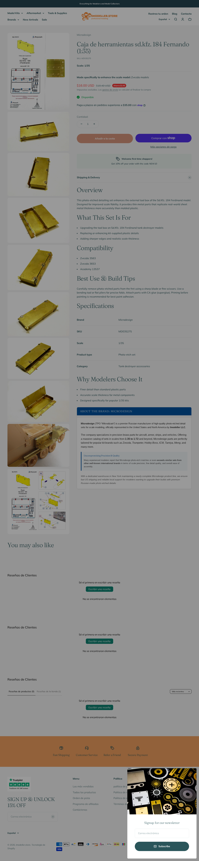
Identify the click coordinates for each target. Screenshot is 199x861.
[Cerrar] (190, 774)
